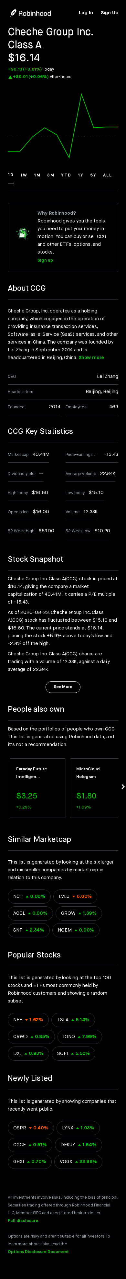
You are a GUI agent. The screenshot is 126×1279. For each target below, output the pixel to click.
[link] (86, 13)
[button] (11, 178)
